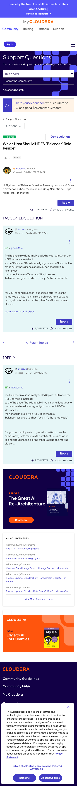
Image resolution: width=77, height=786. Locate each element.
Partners (43, 29)
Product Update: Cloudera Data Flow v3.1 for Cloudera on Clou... (38, 591)
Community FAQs (16, 686)
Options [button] (11, 126)
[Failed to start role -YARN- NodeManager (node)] (73, 342)
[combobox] (38, 80)
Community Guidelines (21, 678)
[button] (71, 179)
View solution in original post (20, 311)
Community (10, 29)
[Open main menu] (72, 44)
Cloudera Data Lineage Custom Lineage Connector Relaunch (37, 568)
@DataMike (17, 248)
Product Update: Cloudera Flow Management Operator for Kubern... (36, 580)
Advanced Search (13, 89)
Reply (66, 202)
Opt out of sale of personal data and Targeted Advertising (36, 767)
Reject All (24, 777)
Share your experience (30, 103)
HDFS (17, 157)
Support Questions (16, 119)
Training (28, 29)
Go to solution (60, 136)
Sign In (9, 44)
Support (58, 29)
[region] (37, 743)
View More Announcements (38, 599)
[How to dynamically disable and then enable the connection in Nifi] (3, 342)
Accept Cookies (50, 777)
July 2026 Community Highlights (22, 548)
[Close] (68, 707)
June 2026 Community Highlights (23, 558)
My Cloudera (13, 694)
